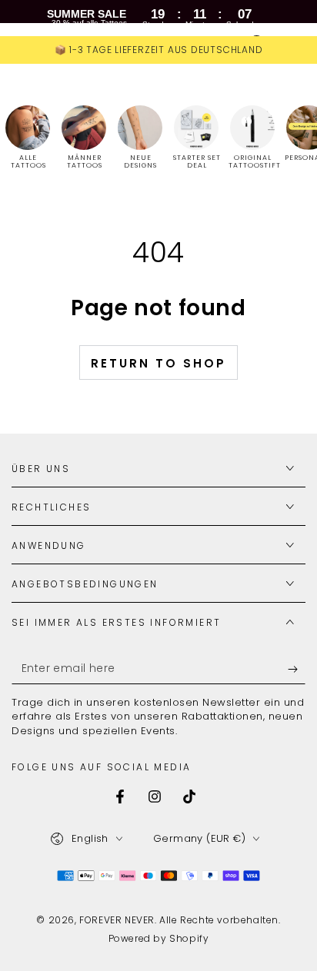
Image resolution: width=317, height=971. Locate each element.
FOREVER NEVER (117, 919)
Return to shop (158, 363)
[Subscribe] (296, 669)
